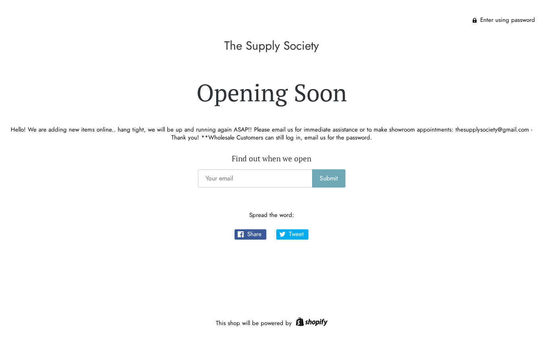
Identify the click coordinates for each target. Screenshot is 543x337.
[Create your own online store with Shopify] (311, 323)
